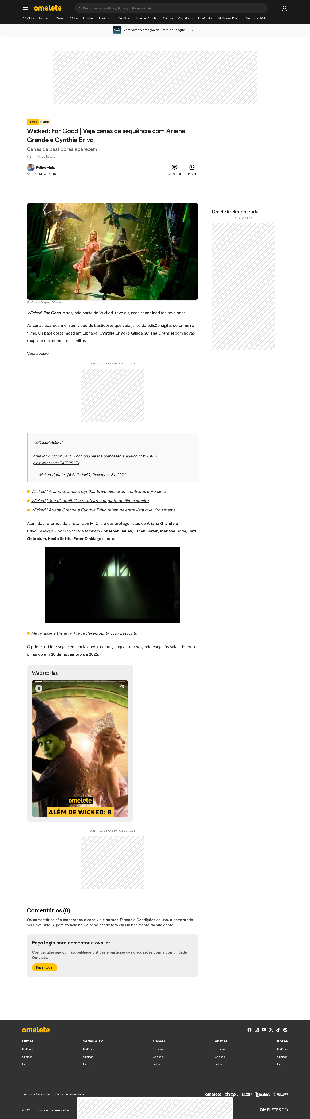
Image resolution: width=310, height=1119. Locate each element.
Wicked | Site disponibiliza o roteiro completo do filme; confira (90, 500)
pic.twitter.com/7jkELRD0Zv (56, 462)
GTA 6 (74, 18)
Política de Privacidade (69, 1094)
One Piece (124, 18)
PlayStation (205, 18)
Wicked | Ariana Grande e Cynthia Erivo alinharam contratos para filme (98, 491)
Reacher (88, 18)
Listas (26, 1064)
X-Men (60, 18)
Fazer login (44, 967)
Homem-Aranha (147, 18)
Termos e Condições (36, 1094)
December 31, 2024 (108, 474)
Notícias (27, 1049)
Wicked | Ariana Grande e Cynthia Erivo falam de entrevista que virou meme (103, 510)
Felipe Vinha (46, 167)
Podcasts (45, 18)
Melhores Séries (257, 18)
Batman (168, 18)
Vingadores (185, 18)
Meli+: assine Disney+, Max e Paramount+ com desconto (84, 633)
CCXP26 (28, 18)
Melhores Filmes (229, 18)
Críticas (27, 1057)
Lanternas (106, 18)
